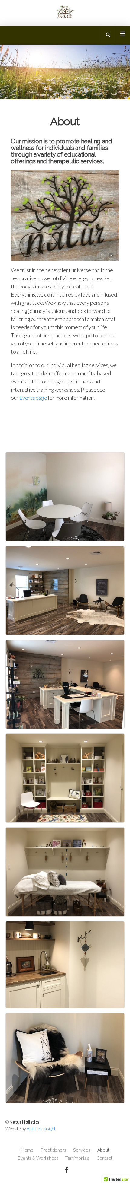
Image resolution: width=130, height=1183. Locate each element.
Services (81, 1150)
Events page (33, 397)
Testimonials (77, 1158)
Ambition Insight (41, 1128)
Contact (104, 1158)
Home (27, 1150)
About (103, 1150)
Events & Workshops (38, 1158)
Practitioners (53, 1150)
